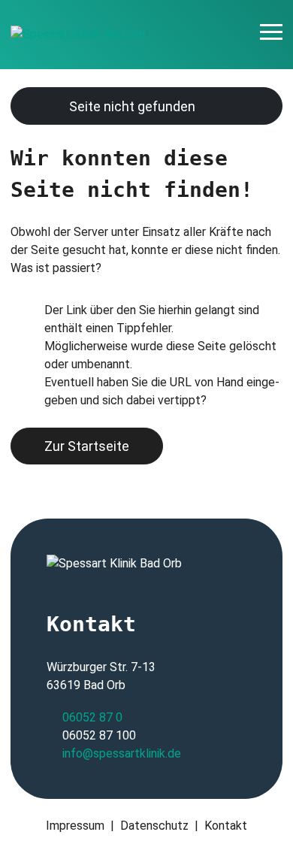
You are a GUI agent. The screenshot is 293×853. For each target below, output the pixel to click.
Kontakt (225, 825)
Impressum (75, 825)
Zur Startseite (86, 446)
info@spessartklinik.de (121, 753)
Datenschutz (154, 825)
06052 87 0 (92, 717)
